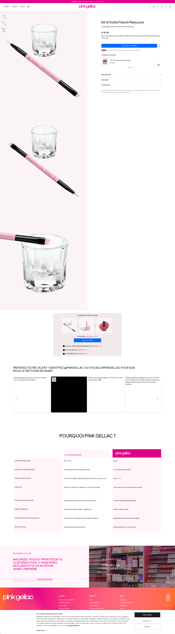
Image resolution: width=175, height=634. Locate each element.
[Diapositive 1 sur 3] (4, 16)
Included (105, 80)
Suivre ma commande (96, 608)
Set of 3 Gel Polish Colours (120, 60)
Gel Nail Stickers (64, 603)
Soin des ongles (64, 608)
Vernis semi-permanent (66, 600)
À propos (123, 600)
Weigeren (147, 627)
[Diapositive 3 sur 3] (4, 30)
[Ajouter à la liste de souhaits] (159, 45)
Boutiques (123, 605)
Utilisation (105, 85)
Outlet (22, 6)
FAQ (90, 600)
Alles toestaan (147, 615)
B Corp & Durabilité (126, 603)
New (28, 6)
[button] (32, 394)
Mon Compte (93, 605)
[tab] (129, 67)
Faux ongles (63, 605)
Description (106, 75)
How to (15, 6)
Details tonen (40, 630)
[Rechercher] (150, 6)
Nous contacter (94, 603)
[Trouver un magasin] (158, 7)
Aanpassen (146, 621)
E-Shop (6, 6)
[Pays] (154, 6)
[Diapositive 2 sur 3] (4, 23)
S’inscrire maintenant (45, 579)
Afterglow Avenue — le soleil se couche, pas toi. (87, 1)
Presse (122, 608)
